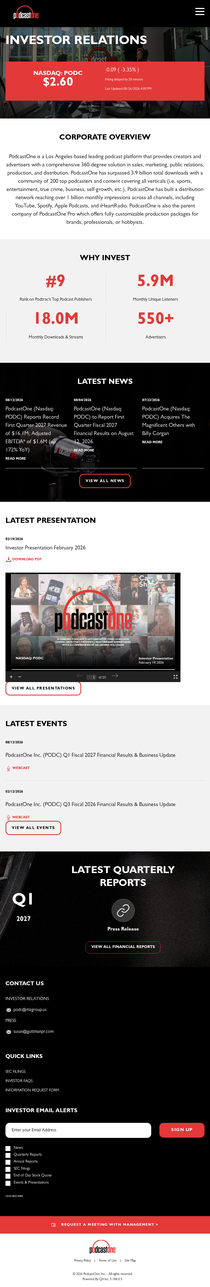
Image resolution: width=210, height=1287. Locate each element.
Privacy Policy (82, 1261)
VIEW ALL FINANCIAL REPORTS (123, 947)
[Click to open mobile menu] (200, 12)
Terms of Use (108, 1261)
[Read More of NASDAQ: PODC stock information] (105, 81)
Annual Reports (25, 1162)
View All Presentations (43, 689)
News (18, 1148)
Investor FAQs (19, 1081)
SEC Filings (15, 1072)
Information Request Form (32, 1090)
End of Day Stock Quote (33, 1176)
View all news (105, 481)
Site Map (130, 1261)
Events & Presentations (31, 1183)
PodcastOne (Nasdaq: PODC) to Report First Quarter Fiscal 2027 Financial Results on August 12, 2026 (103, 426)
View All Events (33, 828)
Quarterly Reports (28, 1155)
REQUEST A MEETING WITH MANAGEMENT (110, 1225)
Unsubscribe (14, 1196)
